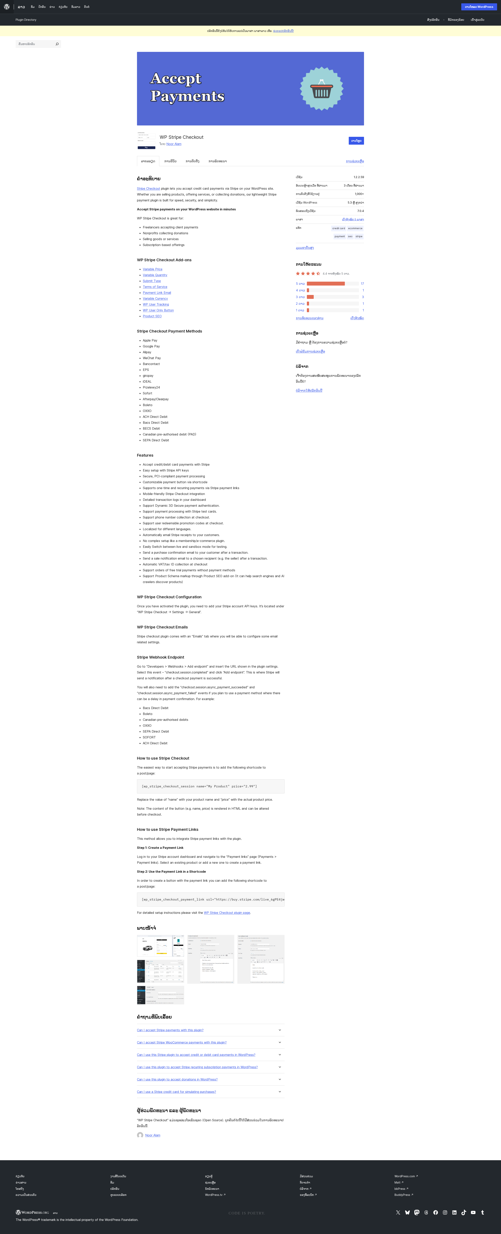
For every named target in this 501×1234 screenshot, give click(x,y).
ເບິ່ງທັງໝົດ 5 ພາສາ (353, 219)
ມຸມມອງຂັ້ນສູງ (305, 248)
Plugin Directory (26, 19)
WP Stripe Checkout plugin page (227, 913)
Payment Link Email (157, 293)
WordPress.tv (215, 1194)
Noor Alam (173, 144)
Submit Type (152, 281)
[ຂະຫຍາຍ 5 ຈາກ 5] (279, 940)
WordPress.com (406, 1176)
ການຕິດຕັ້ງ (192, 161)
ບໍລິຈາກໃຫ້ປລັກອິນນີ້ (309, 390)
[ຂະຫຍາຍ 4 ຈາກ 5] (229, 940)
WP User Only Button (158, 310)
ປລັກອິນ (114, 1188)
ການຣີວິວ (170, 161)
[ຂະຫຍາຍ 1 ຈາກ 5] (179, 940)
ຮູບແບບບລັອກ (118, 1194)
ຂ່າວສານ (21, 1182)
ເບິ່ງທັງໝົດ (357, 318)
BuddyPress (404, 1194)
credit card (338, 228)
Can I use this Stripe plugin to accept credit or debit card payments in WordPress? (196, 1055)
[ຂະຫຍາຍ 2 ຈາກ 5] (179, 965)
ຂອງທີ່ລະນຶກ (308, 1194)
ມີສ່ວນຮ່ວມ (306, 1176)
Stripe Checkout (148, 188)
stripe (359, 236)
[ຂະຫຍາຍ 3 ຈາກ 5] (179, 991)
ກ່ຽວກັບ (20, 1176)
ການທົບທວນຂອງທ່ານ (309, 318)
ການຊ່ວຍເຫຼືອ (355, 161)
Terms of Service (155, 287)
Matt (399, 1182)
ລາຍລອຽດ (148, 161)
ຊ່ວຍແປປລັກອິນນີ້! (283, 30)
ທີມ (112, 1182)
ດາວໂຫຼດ (356, 140)
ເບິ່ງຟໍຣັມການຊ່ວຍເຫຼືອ (310, 351)
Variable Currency (155, 298)
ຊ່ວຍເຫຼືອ (210, 1182)
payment (340, 236)
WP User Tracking (156, 304)
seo (350, 236)
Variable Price (152, 269)
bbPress (402, 1188)
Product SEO (152, 316)
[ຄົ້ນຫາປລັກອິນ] (57, 44)
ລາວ (55, 1212)
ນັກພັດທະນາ (212, 1188)
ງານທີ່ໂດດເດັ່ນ (118, 1176)
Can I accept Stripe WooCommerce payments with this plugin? (182, 1042)
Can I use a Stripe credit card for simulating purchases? (176, 1092)
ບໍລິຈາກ (306, 1188)
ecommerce (355, 228)
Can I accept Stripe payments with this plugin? (170, 1030)
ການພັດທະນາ (218, 161)
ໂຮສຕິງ (20, 1188)
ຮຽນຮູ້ (209, 1176)
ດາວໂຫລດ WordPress (479, 6)
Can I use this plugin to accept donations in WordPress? (177, 1079)
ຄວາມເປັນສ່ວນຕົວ (26, 1194)
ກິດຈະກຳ (305, 1182)
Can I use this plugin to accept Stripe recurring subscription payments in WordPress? (197, 1067)
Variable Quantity (155, 275)
